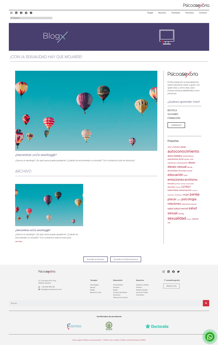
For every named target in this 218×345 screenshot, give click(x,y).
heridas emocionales (187, 184)
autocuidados (175, 155)
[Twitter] (178, 271)
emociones (176, 179)
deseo (191, 162)
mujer (186, 194)
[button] (176, 125)
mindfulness (178, 195)
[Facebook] (21, 13)
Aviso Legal (77, 340)
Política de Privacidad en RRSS (133, 340)
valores (195, 219)
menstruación (185, 190)
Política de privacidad (92, 340)
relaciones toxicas (189, 204)
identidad (171, 187)
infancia (178, 187)
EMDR (186, 175)
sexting (181, 214)
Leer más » (19, 241)
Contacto (203, 13)
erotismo (191, 179)
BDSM (181, 159)
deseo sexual (177, 167)
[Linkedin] (16, 13)
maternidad (173, 190)
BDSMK (186, 159)
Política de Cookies (111, 340)
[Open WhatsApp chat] (209, 336)
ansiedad (176, 147)
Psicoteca (189, 13)
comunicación (182, 163)
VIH (169, 223)
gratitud (177, 184)
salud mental (181, 208)
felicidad (171, 184)
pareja (194, 194)
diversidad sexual (185, 171)
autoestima (173, 159)
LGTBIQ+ (186, 186)
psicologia (188, 199)
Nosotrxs (162, 13)
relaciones (174, 203)
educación (175, 175)
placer (172, 199)
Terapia (150, 13)
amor (170, 147)
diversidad (173, 170)
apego (183, 147)
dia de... (190, 167)
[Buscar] (206, 303)
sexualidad (177, 218)
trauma (189, 219)
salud (170, 208)
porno (179, 200)
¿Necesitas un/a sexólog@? (36, 155)
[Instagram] (11, 13)
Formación (175, 13)
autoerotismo (188, 156)
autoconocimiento (183, 151)
